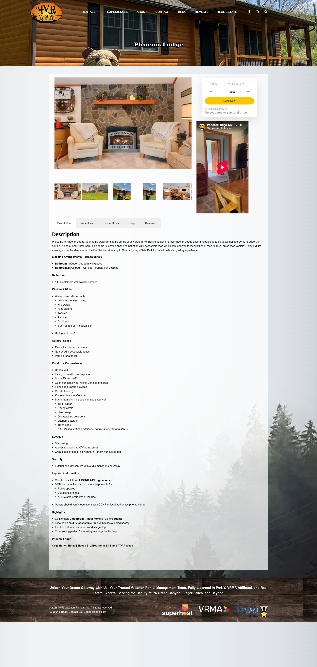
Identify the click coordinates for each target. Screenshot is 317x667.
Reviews (202, 12)
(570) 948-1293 (58, 612)
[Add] (248, 91)
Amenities (87, 223)
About (142, 12)
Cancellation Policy (95, 612)
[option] (123, 123)
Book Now (229, 101)
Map (132, 223)
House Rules (111, 223)
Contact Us (75, 612)
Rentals (89, 12)
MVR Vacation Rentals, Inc (73, 607)
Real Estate (227, 12)
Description (64, 223)
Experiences (117, 12)
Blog (182, 12)
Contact (162, 12)
